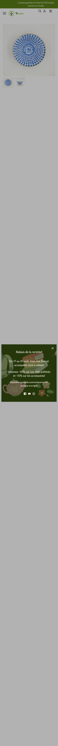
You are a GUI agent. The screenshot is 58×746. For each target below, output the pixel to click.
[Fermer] (53, 348)
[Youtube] (29, 394)
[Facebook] (25, 394)
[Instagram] (34, 394)
